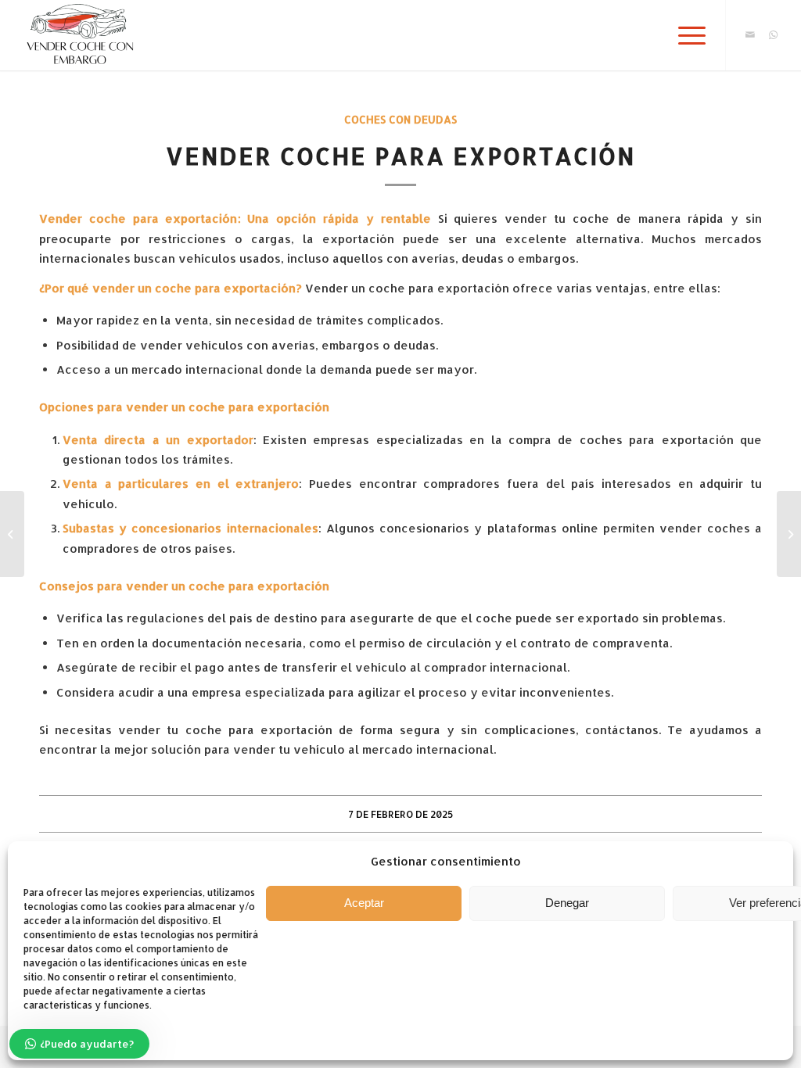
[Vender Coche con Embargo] (78, 35)
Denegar (567, 902)
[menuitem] (687, 35)
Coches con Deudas (400, 119)
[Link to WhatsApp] (773, 34)
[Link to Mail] (750, 34)
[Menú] (687, 35)
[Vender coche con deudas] (12, 534)
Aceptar (364, 902)
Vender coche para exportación (138, 218)
